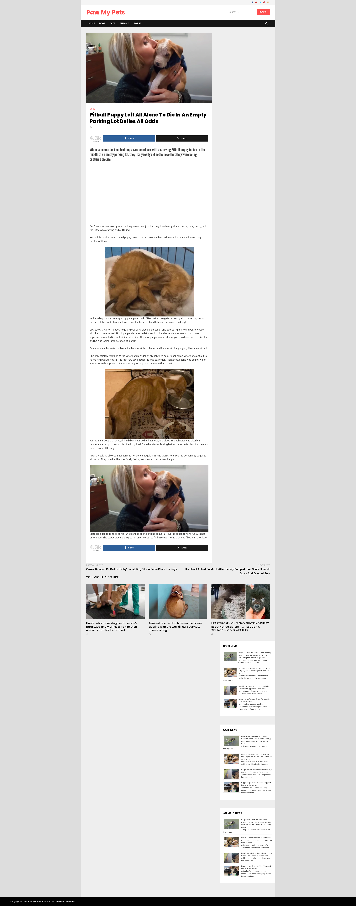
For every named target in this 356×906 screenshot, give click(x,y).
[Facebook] (252, 2)
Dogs (102, 23)
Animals (124, 23)
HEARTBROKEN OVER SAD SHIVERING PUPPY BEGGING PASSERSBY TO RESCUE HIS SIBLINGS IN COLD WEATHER (240, 626)
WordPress (60, 901)
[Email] (268, 2)
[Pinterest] (264, 2)
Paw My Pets (105, 12)
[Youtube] (256, 2)
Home (91, 23)
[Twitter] (261, 2)
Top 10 (137, 23)
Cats (112, 23)
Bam (72, 901)
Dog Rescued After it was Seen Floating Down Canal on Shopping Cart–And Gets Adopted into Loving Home (254, 655)
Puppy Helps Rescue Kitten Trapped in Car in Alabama (256, 783)
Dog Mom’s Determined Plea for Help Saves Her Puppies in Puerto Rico (253, 687)
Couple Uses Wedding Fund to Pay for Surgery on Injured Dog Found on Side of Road (254, 670)
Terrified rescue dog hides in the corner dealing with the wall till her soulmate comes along (175, 626)
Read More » (255, 663)
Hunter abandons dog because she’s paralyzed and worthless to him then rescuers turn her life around (111, 626)
